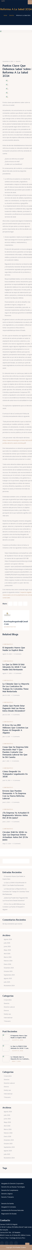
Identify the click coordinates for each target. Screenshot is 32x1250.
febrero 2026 (8, 961)
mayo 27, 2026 (7, 843)
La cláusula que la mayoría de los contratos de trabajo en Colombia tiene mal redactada (16, 891)
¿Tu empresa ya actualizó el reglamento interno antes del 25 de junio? (16, 815)
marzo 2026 (7, 957)
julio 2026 (7, 943)
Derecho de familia (7, 1203)
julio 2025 (7, 982)
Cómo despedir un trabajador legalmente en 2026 (15, 774)
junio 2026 (7, 946)
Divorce (6, 1010)
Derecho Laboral (9, 1007)
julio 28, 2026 (6, 714)
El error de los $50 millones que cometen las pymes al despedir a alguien (14, 906)
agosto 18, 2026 (7, 654)
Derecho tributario (7, 1197)
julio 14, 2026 (6, 736)
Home (5, 15)
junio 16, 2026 (6, 780)
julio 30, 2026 (6, 695)
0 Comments (17, 654)
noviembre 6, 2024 (8, 61)
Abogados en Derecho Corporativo (12, 1183)
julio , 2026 (16, 1061)
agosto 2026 (8, 939)
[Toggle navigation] (30, 2)
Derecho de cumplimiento (9, 1190)
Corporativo (8, 644)
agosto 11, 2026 (7, 673)
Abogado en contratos (8, 1207)
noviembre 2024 (9, 985)
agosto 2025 (8, 978)
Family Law (7, 1014)
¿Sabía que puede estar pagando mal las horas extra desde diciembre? (14, 708)
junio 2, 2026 (6, 821)
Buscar (27, 861)
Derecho (11, 15)
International (8, 1018)
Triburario (7, 1021)
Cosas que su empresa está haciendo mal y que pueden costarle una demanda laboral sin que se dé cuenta (15, 752)
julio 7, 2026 (6, 761)
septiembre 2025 (9, 975)
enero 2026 (7, 964)
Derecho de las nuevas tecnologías (13, 1187)
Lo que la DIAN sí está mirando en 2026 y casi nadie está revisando (14, 667)
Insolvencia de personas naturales (12, 1210)
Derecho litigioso (7, 1194)
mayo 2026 (7, 950)
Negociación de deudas (9, 1214)
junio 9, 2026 (6, 802)
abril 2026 (7, 954)
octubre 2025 (8, 971)
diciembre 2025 (9, 968)
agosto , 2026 (17, 1040)
